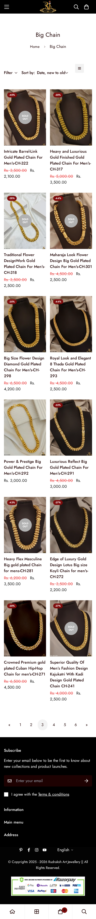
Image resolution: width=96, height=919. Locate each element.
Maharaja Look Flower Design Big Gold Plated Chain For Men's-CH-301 (71, 260)
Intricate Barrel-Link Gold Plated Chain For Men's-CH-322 (23, 157)
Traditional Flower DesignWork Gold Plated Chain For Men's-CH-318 (24, 263)
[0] (60, 911)
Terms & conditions (53, 794)
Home (35, 46)
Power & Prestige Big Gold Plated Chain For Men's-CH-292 (23, 467)
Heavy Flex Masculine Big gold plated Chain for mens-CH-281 (23, 565)
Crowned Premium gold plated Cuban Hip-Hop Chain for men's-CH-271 (24, 668)
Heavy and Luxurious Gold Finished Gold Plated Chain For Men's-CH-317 (70, 160)
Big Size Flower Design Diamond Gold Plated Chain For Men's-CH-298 (24, 367)
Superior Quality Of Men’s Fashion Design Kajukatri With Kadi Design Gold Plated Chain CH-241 (69, 674)
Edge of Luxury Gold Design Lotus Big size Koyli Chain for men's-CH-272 (69, 568)
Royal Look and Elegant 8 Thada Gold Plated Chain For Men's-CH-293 (70, 367)
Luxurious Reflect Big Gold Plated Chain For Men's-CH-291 (69, 467)
